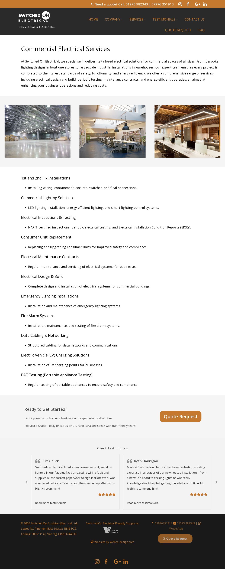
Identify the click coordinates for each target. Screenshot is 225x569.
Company (112, 19)
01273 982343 (186, 523)
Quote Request (178, 30)
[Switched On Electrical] (34, 23)
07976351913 (163, 523)
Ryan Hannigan (146, 461)
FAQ (201, 30)
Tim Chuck (50, 461)
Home (93, 19)
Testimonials (164, 19)
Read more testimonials (50, 503)
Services (136, 19)
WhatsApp (176, 529)
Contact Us (195, 19)
